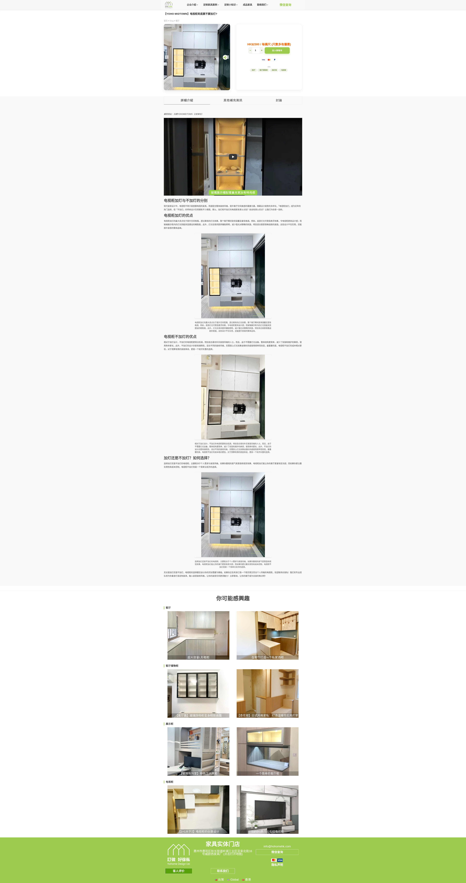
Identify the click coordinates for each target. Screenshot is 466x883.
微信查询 (285, 4)
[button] (192, 5)
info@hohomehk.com (277, 846)
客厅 (177, 21)
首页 (165, 21)
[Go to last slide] (166, 57)
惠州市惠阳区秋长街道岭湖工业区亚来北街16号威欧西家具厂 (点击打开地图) (223, 852)
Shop (172, 21)
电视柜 (283, 70)
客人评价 (178, 871)
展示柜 (274, 70)
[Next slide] (227, 57)
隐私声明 (277, 864)
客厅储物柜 (264, 70)
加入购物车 (277, 50)
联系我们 (223, 871)
